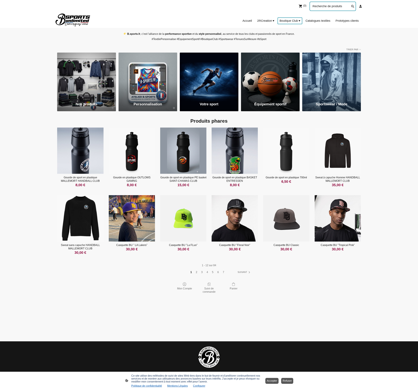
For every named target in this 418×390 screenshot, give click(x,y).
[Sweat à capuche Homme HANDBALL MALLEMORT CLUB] (338, 151)
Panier (233, 288)
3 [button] (202, 272)
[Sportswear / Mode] (331, 75)
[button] (244, 272)
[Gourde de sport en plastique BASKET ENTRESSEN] (235, 151)
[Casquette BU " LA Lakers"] (132, 218)
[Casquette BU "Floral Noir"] (235, 218)
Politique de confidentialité (146, 385)
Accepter (272, 380)
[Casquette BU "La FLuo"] (183, 218)
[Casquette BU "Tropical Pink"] (338, 218)
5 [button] (212, 272)
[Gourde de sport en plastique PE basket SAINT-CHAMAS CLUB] (183, 151)
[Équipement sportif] (270, 75)
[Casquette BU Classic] (286, 218)
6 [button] (218, 272)
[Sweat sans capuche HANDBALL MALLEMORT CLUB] (80, 218)
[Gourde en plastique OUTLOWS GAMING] (132, 151)
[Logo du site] (73, 20)
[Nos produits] (86, 75)
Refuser (287, 380)
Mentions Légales (177, 385)
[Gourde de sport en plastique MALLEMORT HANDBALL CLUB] (80, 151)
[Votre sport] (209, 75)
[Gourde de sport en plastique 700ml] (286, 151)
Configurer (199, 385)
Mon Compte (184, 288)
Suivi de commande (209, 290)
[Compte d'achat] (360, 6)
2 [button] (196, 272)
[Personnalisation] (148, 75)
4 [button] (207, 272)
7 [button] (223, 272)
